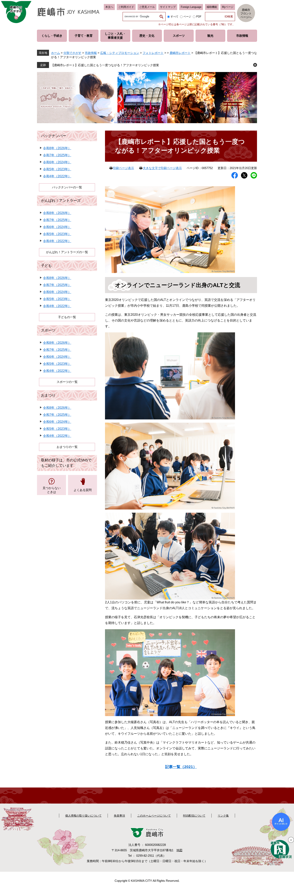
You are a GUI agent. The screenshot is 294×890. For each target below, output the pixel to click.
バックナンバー (53, 136)
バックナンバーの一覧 (67, 187)
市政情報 (91, 53)
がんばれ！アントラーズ (61, 201)
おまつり (48, 395)
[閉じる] (291, 840)
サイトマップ (168, 6)
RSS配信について (194, 815)
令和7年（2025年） (57, 155)
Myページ (227, 6)
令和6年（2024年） (57, 162)
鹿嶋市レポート (180, 53)
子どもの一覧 (67, 317)
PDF (198, 16)
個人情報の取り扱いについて (83, 815)
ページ (187, 16)
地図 (179, 850)
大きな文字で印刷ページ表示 (162, 168)
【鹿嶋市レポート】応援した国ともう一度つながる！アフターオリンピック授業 (105, 65)
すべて (174, 16)
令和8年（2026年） (57, 148)
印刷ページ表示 (123, 168)
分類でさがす (72, 53)
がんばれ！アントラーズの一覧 (67, 252)
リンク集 (223, 815)
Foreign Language (191, 6)
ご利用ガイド (126, 6)
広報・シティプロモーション (119, 53)
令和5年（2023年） (57, 169)
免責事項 (119, 815)
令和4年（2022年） (57, 176)
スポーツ (48, 330)
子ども (46, 266)
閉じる (255, 65)
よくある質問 (83, 490)
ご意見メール (147, 6)
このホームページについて (154, 815)
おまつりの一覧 (67, 447)
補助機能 (212, 6)
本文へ (109, 6)
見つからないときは (52, 490)
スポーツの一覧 (67, 382)
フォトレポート (153, 53)
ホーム (55, 53)
